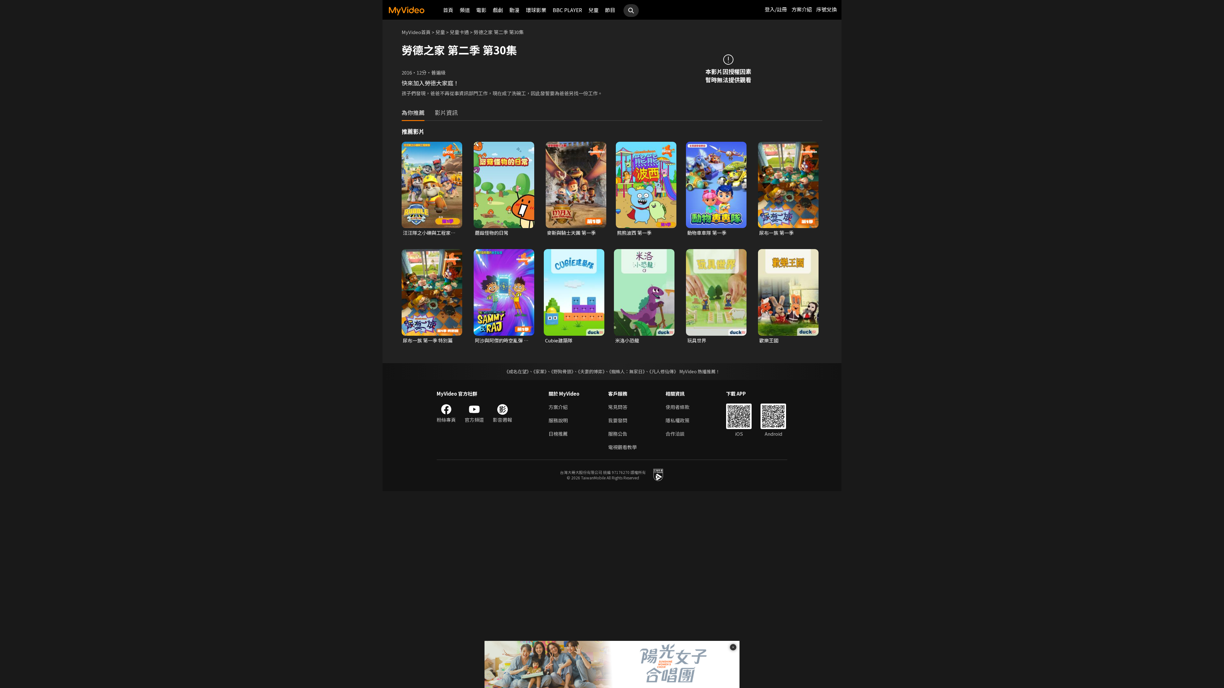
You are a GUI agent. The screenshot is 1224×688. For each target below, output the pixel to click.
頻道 (465, 10)
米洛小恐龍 (627, 340)
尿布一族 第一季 (776, 232)
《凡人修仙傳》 (663, 371)
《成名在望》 (516, 371)
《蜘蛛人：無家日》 (627, 371)
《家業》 (540, 371)
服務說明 (558, 420)
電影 (481, 10)
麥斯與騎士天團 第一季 (571, 232)
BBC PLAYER (567, 10)
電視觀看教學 (622, 447)
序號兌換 (826, 9)
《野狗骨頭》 (562, 371)
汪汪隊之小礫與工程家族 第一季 (429, 232)
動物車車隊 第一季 (706, 232)
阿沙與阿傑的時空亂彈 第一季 (501, 340)
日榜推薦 (558, 433)
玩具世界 (696, 340)
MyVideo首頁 (416, 32)
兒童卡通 (459, 32)
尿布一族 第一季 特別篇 (428, 340)
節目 (610, 10)
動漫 (514, 10)
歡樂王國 (768, 340)
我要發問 (617, 420)
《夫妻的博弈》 (591, 371)
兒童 (593, 10)
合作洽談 (675, 433)
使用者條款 (677, 407)
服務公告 (617, 433)
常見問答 (617, 407)
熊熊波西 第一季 (634, 232)
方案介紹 (801, 9)
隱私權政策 (677, 420)
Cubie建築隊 (558, 340)
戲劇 (498, 10)
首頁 (448, 10)
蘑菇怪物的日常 (491, 232)
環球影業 (536, 10)
